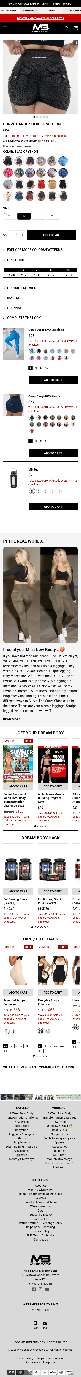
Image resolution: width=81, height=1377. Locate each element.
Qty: (5, 234)
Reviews (40, 1198)
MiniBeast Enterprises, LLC (33, 1349)
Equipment (22, 1155)
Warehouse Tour (40, 1206)
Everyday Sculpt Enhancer (48, 1002)
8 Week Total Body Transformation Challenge (21, 1115)
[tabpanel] (18, 782)
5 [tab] (45, 927)
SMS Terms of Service (40, 1235)
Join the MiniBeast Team (41, 1202)
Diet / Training (25, 1358)
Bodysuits (21, 1130)
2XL (6, 1051)
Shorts (21, 1138)
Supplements (30, 11)
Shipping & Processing (40, 1227)
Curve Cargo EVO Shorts (44, 396)
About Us (41, 1185)
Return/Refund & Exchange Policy (40, 1223)
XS (5, 1046)
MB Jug (33, 469)
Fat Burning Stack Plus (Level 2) (49, 901)
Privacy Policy (40, 1231)
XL (46, 367)
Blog (40, 1210)
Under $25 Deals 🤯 (59, 1126)
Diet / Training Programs (21, 1146)
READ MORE (11, 719)
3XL (41, 1051)
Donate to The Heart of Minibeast (59, 1165)
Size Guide (40, 1218)
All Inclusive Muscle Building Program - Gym (51, 798)
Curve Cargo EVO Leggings (46, 329)
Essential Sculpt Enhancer (14, 1002)
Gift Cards (59, 1155)
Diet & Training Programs (59, 1138)
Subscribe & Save (40, 1214)
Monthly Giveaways (21, 1159)
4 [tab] (45, 826)
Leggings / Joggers (21, 1134)
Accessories (21, 1150)
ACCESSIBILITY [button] (57, 1342)
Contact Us (40, 1239)
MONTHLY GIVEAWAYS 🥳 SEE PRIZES (40, 18)
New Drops (22, 1121)
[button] (5, 28)
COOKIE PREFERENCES (29, 1342)
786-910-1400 (40, 1310)
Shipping (7, 146)
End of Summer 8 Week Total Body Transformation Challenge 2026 (15, 800)
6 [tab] (48, 927)
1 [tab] (35, 826)
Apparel (51, 11)
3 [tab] (41, 826)
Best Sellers (21, 1126)
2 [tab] (38, 826)
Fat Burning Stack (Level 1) (15, 901)
